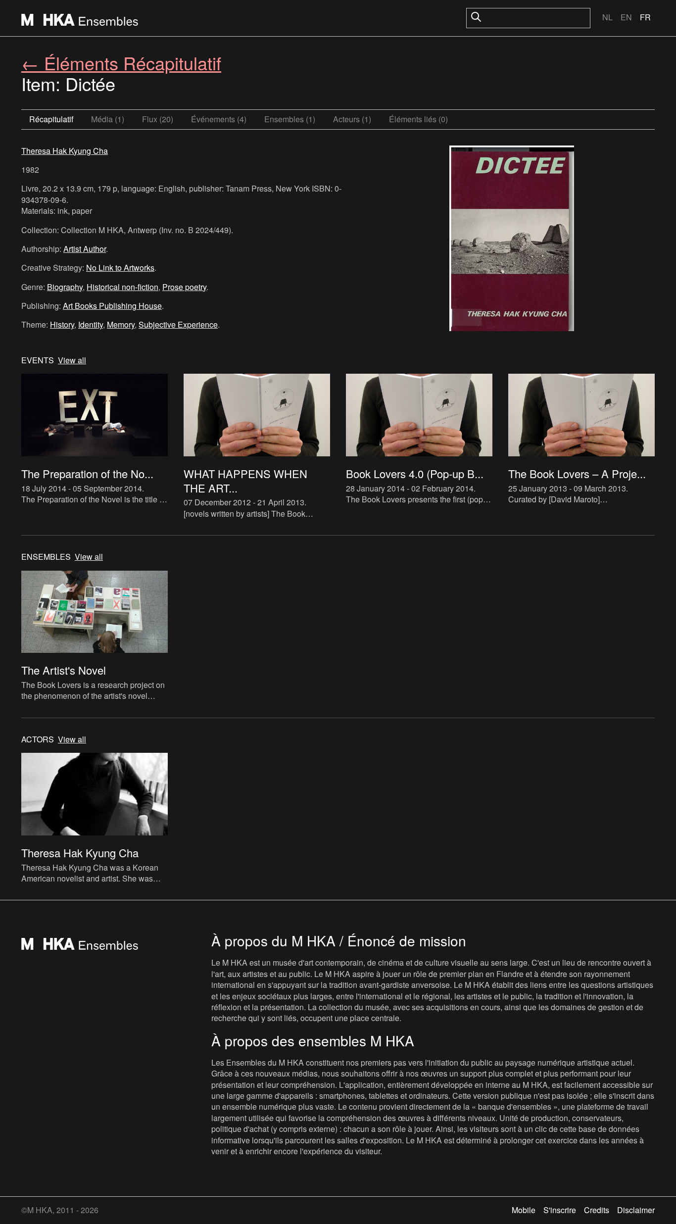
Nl (607, 17)
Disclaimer (636, 1210)
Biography (65, 287)
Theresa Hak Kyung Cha (64, 150)
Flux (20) (157, 119)
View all (72, 360)
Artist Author (84, 248)
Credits (596, 1210)
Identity (90, 324)
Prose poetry (184, 287)
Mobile (523, 1210)
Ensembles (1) (289, 119)
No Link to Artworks (120, 267)
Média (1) (107, 119)
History (62, 324)
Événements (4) (218, 119)
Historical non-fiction (122, 287)
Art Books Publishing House (112, 305)
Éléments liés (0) (418, 119)
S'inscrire (559, 1210)
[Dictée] (511, 240)
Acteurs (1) (352, 119)
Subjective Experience (178, 324)
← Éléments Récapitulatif (121, 62)
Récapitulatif (51, 119)
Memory (121, 324)
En (626, 17)
